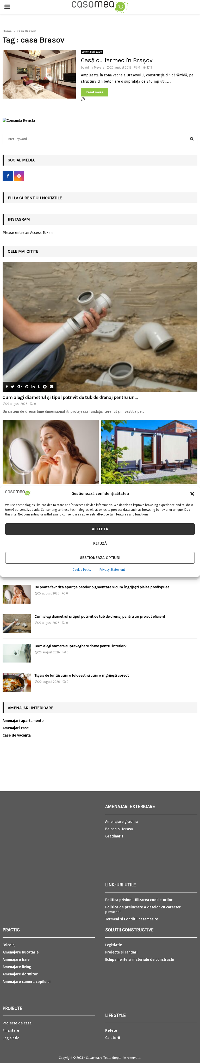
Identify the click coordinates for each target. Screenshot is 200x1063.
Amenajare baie (16, 959)
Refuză (100, 543)
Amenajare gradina (121, 821)
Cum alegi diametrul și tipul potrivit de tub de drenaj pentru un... (70, 397)
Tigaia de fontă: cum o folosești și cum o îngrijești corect (82, 675)
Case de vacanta (17, 735)
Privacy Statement (112, 570)
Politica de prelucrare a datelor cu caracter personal (143, 909)
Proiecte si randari (121, 952)
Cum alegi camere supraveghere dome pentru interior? (81, 646)
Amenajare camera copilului (27, 982)
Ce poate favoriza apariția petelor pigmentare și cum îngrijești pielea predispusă (102, 587)
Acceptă (100, 529)
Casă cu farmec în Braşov (117, 60)
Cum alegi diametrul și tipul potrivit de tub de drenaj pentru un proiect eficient (100, 616)
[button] (192, 493)
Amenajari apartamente (23, 721)
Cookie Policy (82, 570)
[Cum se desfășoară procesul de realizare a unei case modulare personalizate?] (149, 452)
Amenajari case (92, 51)
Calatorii (112, 1038)
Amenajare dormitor (20, 974)
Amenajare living (17, 967)
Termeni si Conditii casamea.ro (131, 919)
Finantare (11, 1030)
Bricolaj (9, 945)
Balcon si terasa (119, 829)
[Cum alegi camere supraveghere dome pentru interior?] (17, 653)
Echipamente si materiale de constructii (139, 959)
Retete (111, 1030)
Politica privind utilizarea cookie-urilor (139, 900)
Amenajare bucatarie (21, 952)
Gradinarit (114, 836)
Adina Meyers (94, 67)
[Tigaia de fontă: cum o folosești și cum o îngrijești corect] (17, 682)
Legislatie (11, 1038)
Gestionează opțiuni (100, 557)
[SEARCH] (191, 139)
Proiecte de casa (17, 1023)
